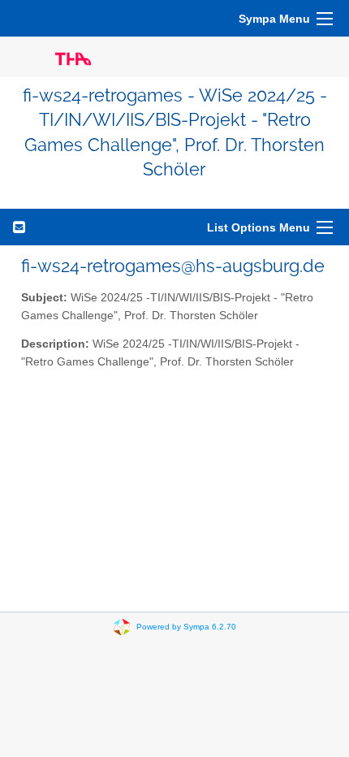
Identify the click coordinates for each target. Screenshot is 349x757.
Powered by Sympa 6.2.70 (186, 625)
